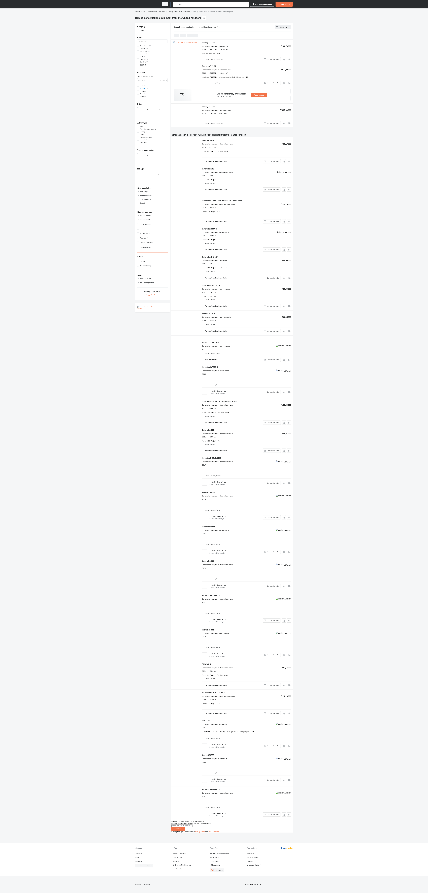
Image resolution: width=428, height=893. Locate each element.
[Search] (175, 4)
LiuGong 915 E (208, 140)
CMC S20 (206, 721)
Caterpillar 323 (208, 561)
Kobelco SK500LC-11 (211, 789)
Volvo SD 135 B (208, 314)
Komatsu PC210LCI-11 (211, 458)
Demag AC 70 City (209, 66)
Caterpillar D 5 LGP (210, 257)
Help (137, 857)
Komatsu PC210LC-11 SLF (213, 693)
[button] (284, 59)
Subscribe (178, 829)
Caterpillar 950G (209, 527)
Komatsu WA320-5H (210, 367)
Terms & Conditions (179, 854)
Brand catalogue (178, 869)
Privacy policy (177, 857)
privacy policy (200, 832)
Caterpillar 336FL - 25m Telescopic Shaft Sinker (222, 201)
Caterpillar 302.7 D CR (211, 285)
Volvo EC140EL (208, 492)
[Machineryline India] (147, 4)
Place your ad (259, 95)
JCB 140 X (206, 664)
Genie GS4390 (208, 755)
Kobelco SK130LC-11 (211, 595)
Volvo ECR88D (208, 630)
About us (138, 854)
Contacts (138, 861)
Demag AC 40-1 (208, 43)
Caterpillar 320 (208, 430)
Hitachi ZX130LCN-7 (210, 342)
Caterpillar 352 (208, 169)
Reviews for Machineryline (182, 865)
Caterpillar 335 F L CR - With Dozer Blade (219, 401)
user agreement (213, 832)
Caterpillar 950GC (209, 229)
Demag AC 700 (208, 107)
